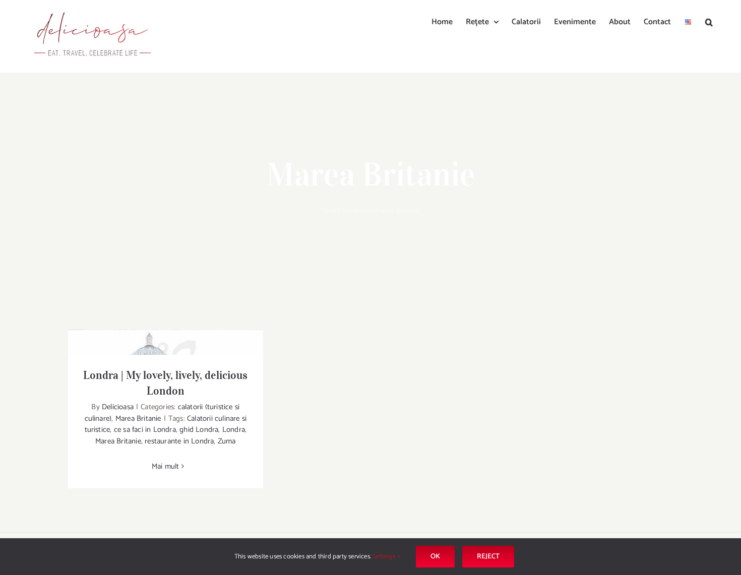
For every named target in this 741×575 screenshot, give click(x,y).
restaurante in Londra (179, 441)
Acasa (363, 211)
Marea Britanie (138, 418)
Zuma (227, 441)
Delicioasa (118, 407)
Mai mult (165, 466)
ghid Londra (198, 429)
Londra (233, 429)
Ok (435, 556)
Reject (488, 556)
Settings (385, 556)
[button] (709, 21)
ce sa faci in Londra (145, 429)
